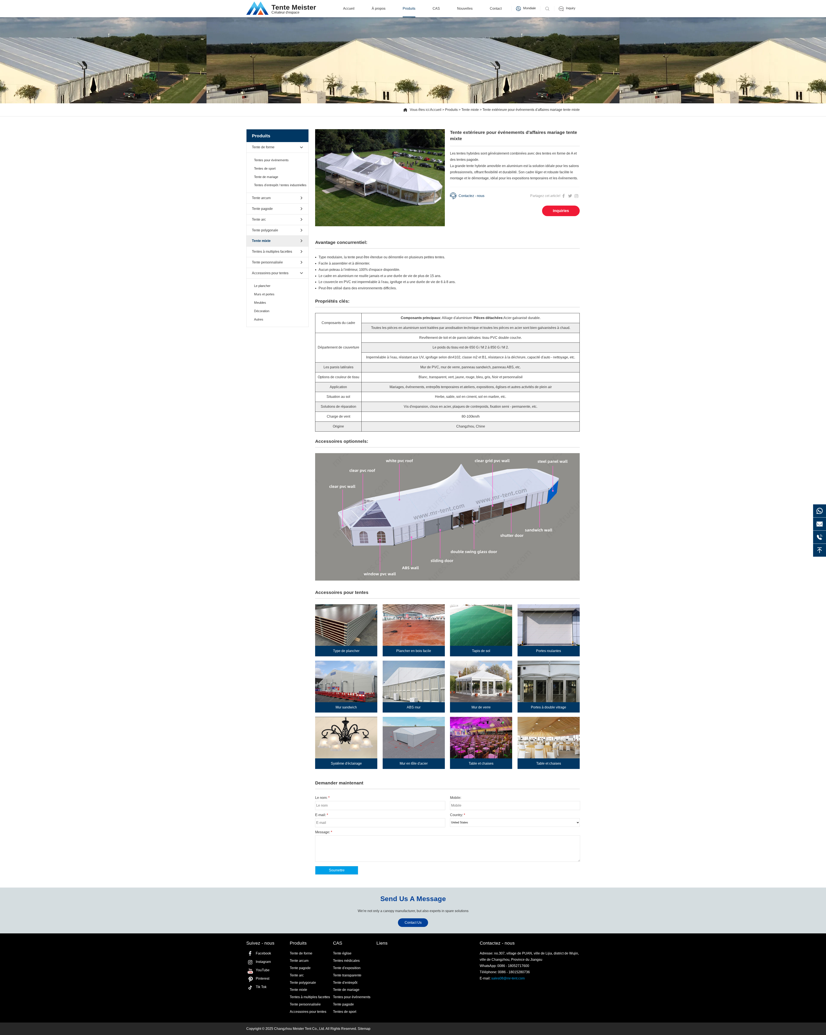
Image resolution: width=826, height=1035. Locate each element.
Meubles (260, 302)
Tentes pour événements (271, 160)
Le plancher (262, 286)
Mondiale (529, 8)
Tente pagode (262, 209)
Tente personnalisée (267, 262)
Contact (496, 8)
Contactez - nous (471, 196)
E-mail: (321, 815)
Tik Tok (261, 987)
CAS (436, 8)
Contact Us (413, 922)
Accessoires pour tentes (270, 273)
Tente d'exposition (347, 968)
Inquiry (570, 8)
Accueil (348, 8)
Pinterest (262, 978)
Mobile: (455, 797)
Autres (258, 319)
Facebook (263, 953)
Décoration (261, 311)
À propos (378, 8)
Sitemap (364, 1028)
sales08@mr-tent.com (508, 978)
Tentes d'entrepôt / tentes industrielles (280, 185)
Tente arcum (261, 198)
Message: (323, 832)
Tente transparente (347, 975)
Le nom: (322, 797)
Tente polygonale (265, 230)
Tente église (342, 953)
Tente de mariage (266, 177)
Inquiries (561, 211)
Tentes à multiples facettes (272, 251)
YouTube (263, 970)
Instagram (263, 962)
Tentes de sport (265, 168)
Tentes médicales (346, 960)
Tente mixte (470, 110)
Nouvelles (465, 8)
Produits (409, 8)
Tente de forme (263, 147)
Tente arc (259, 219)
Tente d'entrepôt (345, 982)
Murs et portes (264, 294)
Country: (457, 815)
